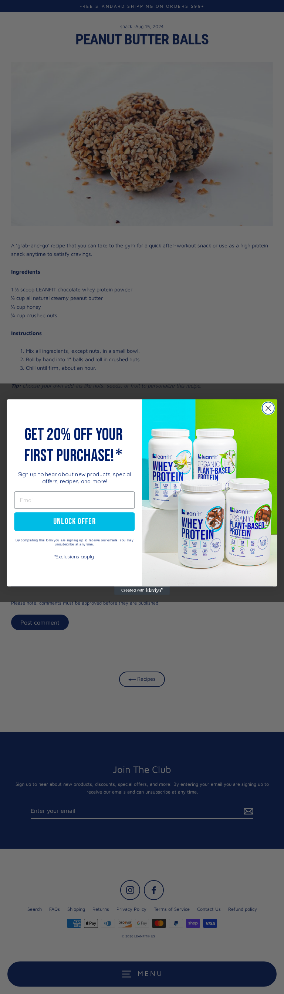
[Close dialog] (268, 408)
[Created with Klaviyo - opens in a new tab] (142, 590)
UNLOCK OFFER (74, 521)
